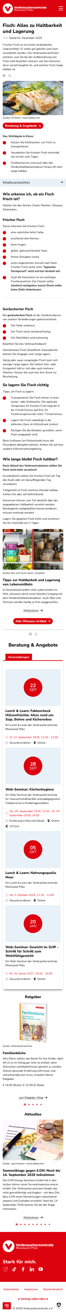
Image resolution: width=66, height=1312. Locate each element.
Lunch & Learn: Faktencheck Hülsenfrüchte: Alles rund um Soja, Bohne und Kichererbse (29, 715)
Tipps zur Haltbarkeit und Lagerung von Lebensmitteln (31, 582)
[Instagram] (5, 1269)
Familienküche (14, 1053)
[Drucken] (4, 75)
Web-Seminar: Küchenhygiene (29, 789)
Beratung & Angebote (21, 126)
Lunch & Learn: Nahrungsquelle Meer (30, 875)
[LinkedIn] (31, 1269)
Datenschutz (11, 1289)
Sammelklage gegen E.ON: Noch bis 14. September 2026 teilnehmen (31, 1172)
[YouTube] (40, 1269)
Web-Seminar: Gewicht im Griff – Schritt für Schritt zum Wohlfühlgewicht (32, 951)
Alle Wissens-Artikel (31, 621)
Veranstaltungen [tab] (18, 657)
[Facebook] (23, 1269)
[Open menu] (7, 1305)
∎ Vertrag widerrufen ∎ (33, 1299)
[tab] (25, 1104)
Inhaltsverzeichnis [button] (16, 182)
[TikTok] (14, 1269)
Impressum (31, 1289)
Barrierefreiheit (53, 1289)
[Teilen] (9, 75)
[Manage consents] (59, 1305)
